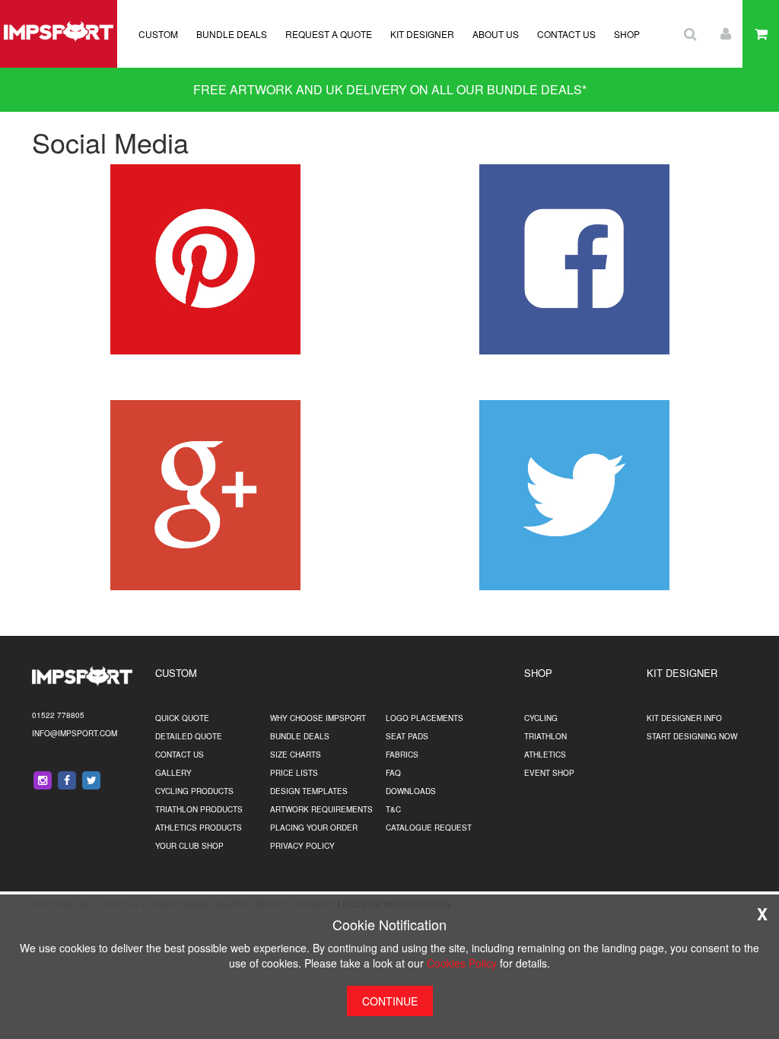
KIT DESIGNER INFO (684, 718)
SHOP (627, 33)
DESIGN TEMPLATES (309, 791)
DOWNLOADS (411, 791)
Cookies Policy (462, 963)
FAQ (393, 772)
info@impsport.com (74, 733)
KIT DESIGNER (422, 33)
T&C (393, 809)
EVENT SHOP (549, 772)
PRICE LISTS (294, 772)
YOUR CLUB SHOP (189, 845)
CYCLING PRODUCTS (194, 791)
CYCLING (541, 718)
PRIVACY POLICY (302, 845)
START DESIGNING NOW (692, 736)
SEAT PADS (407, 736)
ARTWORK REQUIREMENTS (321, 809)
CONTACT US (566, 33)
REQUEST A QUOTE (328, 33)
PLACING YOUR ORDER (314, 827)
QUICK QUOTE (182, 718)
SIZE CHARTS (295, 754)
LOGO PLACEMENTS (424, 718)
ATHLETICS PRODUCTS (198, 827)
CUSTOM (158, 33)
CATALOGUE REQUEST (429, 827)
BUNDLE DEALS (231, 33)
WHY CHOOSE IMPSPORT (318, 718)
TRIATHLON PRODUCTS (199, 809)
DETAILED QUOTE (188, 736)
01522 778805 (58, 715)
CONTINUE (390, 1001)
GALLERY (173, 772)
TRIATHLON (545, 736)
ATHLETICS (545, 754)
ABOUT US (495, 33)
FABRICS (402, 754)
